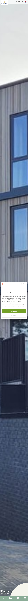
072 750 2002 (20, 2)
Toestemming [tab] (5, 288)
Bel (3, 598)
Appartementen (10, 599)
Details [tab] (14, 288)
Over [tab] (23, 288)
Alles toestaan (14, 311)
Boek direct (17, 599)
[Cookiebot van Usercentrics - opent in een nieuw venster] (20, 284)
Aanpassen (13, 315)
